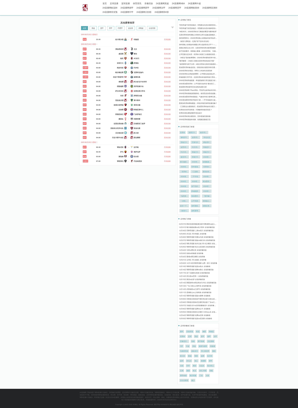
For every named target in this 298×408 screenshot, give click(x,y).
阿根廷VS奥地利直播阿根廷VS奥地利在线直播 (207, 147)
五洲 (181, 370)
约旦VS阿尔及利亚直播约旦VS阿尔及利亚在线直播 (184, 152)
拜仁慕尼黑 (205, 351)
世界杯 (182, 132)
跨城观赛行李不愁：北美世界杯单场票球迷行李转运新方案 (195, 191)
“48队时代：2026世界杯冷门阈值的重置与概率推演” (198, 31)
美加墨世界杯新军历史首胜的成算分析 (193, 87)
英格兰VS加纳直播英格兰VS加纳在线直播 (207, 152)
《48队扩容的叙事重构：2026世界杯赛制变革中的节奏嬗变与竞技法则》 (184, 201)
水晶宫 (201, 365)
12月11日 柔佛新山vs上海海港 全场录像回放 (195, 292)
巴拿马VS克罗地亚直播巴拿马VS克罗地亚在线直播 (195, 142)
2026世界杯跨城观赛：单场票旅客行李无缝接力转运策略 (207, 186)
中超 (187, 346)
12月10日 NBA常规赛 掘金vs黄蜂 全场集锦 (194, 295)
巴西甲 (120, 28)
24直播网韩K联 (162, 11)
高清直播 (167, 39)
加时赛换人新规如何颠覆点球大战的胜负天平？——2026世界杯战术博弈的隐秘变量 (195, 206)
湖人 (196, 361)
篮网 (202, 356)
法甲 (215, 336)
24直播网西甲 (143, 7)
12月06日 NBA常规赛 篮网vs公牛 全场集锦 (194, 308)
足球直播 (114, 3)
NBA (196, 356)
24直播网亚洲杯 (209, 7)
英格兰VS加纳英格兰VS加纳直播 (195, 152)
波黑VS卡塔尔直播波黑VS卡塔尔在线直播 (195, 137)
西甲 (181, 331)
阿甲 (110, 28)
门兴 (201, 375)
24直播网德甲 (127, 7)
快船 (211, 370)
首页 (105, 3)
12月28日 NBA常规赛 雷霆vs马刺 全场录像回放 (196, 237)
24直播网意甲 (174, 7)
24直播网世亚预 (110, 11)
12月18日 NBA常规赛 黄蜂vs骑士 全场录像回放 (196, 269)
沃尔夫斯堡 (184, 380)
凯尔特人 (210, 365)
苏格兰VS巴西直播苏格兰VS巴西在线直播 (184, 142)
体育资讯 (137, 3)
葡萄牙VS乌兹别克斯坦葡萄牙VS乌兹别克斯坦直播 (184, 137)
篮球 (181, 361)
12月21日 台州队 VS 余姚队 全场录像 (192, 260)
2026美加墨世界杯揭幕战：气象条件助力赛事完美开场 (207, 176)
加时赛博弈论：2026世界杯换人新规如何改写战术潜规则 (195, 210)
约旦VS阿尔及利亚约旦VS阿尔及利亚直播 (195, 147)
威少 (193, 380)
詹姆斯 (203, 361)
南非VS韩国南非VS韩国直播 (203, 132)
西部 (194, 365)
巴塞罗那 (189, 331)
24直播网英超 (162, 3)
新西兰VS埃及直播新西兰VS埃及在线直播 (192, 132)
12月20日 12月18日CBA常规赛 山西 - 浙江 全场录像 (198, 263)
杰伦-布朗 (202, 370)
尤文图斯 (210, 341)
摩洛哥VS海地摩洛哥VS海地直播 (207, 142)
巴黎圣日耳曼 (184, 341)
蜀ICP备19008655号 (161, 404)
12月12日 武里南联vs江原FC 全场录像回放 (194, 289)
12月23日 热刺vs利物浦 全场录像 (191, 253)
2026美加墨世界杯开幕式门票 (184, 176)
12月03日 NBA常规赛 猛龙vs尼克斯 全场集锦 (195, 318)
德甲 (209, 336)
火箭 (207, 375)
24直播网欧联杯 (191, 7)
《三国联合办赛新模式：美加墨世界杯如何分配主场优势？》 (195, 171)
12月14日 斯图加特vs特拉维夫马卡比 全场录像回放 (197, 282)
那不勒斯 (201, 341)
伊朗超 (141, 28)
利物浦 (212, 346)
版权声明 (179, 404)
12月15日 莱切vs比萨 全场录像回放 (192, 279)
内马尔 (188, 361)
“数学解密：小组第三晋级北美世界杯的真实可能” (196, 61)
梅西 (204, 331)
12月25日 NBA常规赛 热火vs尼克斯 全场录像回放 (197, 247)
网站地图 (172, 404)
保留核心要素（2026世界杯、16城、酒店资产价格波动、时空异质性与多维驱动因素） (207, 201)
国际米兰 (194, 351)
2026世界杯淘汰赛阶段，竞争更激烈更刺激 (194, 116)
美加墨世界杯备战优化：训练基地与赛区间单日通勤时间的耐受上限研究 (195, 196)
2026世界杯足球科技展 (207, 157)
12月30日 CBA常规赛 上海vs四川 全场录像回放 (196, 230)
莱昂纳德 (183, 375)
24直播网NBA (178, 3)
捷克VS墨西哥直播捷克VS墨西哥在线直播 (184, 157)
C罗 (181, 346)
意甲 (102, 28)
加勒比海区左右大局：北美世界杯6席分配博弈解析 (197, 48)
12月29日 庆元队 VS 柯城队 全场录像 (192, 234)
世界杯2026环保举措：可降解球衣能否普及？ (195, 109)
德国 (188, 370)
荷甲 (210, 361)
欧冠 (197, 331)
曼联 (214, 351)
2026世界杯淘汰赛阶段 (184, 166)
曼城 (189, 356)
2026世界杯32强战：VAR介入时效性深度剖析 (195, 70)
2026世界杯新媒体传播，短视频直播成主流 (194, 119)
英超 (93, 28)
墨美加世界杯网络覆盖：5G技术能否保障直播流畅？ (198, 103)
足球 (189, 336)
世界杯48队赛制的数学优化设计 (190, 113)
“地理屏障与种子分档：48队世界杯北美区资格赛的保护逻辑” (184, 196)
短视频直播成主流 (207, 162)
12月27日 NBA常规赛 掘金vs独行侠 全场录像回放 (197, 240)
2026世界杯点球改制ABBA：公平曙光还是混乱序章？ (184, 191)
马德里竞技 (184, 351)
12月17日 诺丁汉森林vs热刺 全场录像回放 (194, 273)
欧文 (194, 370)
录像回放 (148, 3)
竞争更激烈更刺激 (195, 166)
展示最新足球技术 (184, 162)
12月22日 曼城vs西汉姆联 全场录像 (192, 256)
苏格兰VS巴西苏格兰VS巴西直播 (195, 157)
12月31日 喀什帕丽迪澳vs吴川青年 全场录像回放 (197, 227)
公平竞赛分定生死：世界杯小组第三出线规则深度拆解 (195, 201)
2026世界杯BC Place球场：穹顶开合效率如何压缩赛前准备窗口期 (195, 181)
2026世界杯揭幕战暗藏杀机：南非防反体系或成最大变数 (184, 181)
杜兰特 (209, 356)
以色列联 (152, 28)
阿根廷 (211, 331)
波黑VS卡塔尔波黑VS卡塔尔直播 (184, 147)
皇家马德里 (203, 346)
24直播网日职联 (144, 11)
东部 (181, 365)
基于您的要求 (195, 186)
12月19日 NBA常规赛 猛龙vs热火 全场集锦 (194, 266)
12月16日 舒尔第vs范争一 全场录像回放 (193, 276)
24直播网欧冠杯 (110, 7)
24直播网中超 (194, 3)
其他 (194, 346)
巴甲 (188, 365)
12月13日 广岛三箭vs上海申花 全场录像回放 (195, 286)
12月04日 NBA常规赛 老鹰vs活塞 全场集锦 (194, 315)
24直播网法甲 (158, 7)
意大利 (182, 356)
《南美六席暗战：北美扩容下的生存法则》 (194, 41)
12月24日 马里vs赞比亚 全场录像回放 (193, 250)
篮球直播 (125, 3)
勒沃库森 (193, 375)
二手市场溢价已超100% (195, 176)
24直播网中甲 (127, 11)
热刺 (193, 341)
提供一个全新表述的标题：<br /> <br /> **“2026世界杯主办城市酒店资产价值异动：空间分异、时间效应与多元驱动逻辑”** (184, 206)
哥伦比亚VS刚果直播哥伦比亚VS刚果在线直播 (207, 137)
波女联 (130, 28)
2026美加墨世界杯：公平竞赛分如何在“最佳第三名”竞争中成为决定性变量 (184, 186)
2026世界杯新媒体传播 (195, 162)
